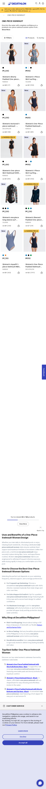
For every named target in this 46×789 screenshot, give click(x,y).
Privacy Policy (11, 725)
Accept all (23, 743)
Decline (23, 737)
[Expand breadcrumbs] (3, 15)
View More (23, 524)
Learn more (23, 731)
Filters (9, 38)
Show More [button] (6, 30)
